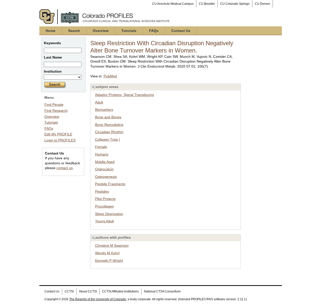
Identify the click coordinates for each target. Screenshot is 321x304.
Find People (53, 105)
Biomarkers (104, 110)
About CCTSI (88, 291)
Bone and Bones (108, 117)
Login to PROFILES (59, 140)
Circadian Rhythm (109, 132)
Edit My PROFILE (58, 134)
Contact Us (180, 31)
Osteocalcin (104, 169)
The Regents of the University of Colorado (97, 299)
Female (101, 147)
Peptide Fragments (110, 184)
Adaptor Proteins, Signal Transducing (124, 95)
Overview (101, 31)
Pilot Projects (105, 199)
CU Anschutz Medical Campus (173, 4)
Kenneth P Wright (109, 261)
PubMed (110, 76)
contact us (64, 168)
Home (50, 31)
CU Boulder (207, 4)
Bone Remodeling (109, 125)
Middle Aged (105, 162)
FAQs (153, 31)
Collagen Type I (107, 139)
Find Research (56, 111)
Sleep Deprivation (109, 214)
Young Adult (104, 221)
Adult (99, 102)
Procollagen (104, 206)
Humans (101, 154)
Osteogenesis (106, 177)
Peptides (102, 191)
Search (74, 31)
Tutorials (128, 31)
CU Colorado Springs (235, 4)
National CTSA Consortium (162, 291)
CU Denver (262, 4)
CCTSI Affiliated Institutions (120, 291)
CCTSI (69, 291)
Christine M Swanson (112, 245)
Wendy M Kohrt (107, 253)
